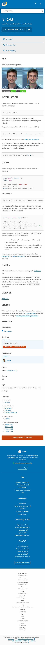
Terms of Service (22, 546)
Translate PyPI (21, 530)
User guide (22, 487)
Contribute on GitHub (21, 527)
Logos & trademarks (22, 511)
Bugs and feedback (22, 525)
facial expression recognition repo (27, 316)
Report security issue (22, 549)
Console (7, 402)
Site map (33, 641)
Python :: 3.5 (9, 427)
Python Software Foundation (25, 639)
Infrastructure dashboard (21, 506)
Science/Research (11, 412)
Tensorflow (35, 139)
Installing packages (22, 482)
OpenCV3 (27, 139)
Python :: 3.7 (9, 431)
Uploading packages (22, 485)
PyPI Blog (22, 504)
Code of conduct (22, 551)
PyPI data (5, 340)
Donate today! (22, 468)
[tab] (22, 39)
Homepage (8, 331)
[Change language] (40, 3)
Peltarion (37, 271)
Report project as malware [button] (22, 437)
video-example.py (19, 256)
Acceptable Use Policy (21, 557)
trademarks (11, 639)
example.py (5, 256)
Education (8, 410)
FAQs (22, 493)
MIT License (5, 299)
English (7, 418)
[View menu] (35, 3)
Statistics (22, 509)
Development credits (21, 535)
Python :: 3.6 (9, 429)
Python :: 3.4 (9, 424)
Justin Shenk (11, 371)
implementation (30, 313)
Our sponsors (22, 514)
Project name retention (22, 490)
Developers (8, 408)
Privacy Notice (21, 554)
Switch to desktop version (22, 563)
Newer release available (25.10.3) (14, 347)
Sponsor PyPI (22, 533)
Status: (23, 463)
